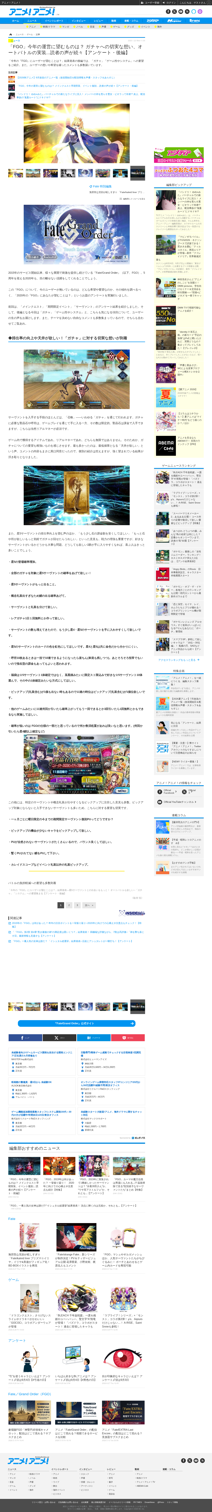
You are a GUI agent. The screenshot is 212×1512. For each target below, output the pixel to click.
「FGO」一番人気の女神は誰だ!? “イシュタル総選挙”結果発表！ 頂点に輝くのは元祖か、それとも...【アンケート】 (72, 1207)
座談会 (112, 1494)
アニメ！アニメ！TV (146, 1482)
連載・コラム (131, 20)
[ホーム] (10, 34)
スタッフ (85, 1474)
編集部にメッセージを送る (134, 199)
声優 (104, 26)
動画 (113, 20)
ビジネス (57, 1494)
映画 (55, 1478)
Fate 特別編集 (102, 186)
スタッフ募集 (172, 1502)
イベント (145, 26)
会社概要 (84, 1502)
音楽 (92, 26)
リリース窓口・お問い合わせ (43, 1502)
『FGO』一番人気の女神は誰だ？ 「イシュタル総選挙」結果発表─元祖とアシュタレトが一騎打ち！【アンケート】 (72, 941)
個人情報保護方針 (98, 1502)
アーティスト (87, 1486)
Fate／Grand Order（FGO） (30, 1394)
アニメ (32, 26)
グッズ (130, 26)
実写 (111, 1478)
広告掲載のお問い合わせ (68, 1502)
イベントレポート (54, 20)
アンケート (17, 1340)
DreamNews (150, 1502)
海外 (159, 26)
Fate (11, 1219)
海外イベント (59, 1490)
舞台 (55, 1486)
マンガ (65, 26)
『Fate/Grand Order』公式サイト (74, 1023)
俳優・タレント (88, 1482)
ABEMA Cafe (142, 1486)
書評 (111, 1482)
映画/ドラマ (49, 26)
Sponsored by (125, 1138)
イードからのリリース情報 (120, 1502)
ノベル (79, 26)
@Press (161, 1502)
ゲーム (116, 26)
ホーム (15, 20)
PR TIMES (137, 1502)
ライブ (56, 1482)
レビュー (98, 20)
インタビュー (79, 20)
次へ (87, 905)
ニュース (32, 20)
